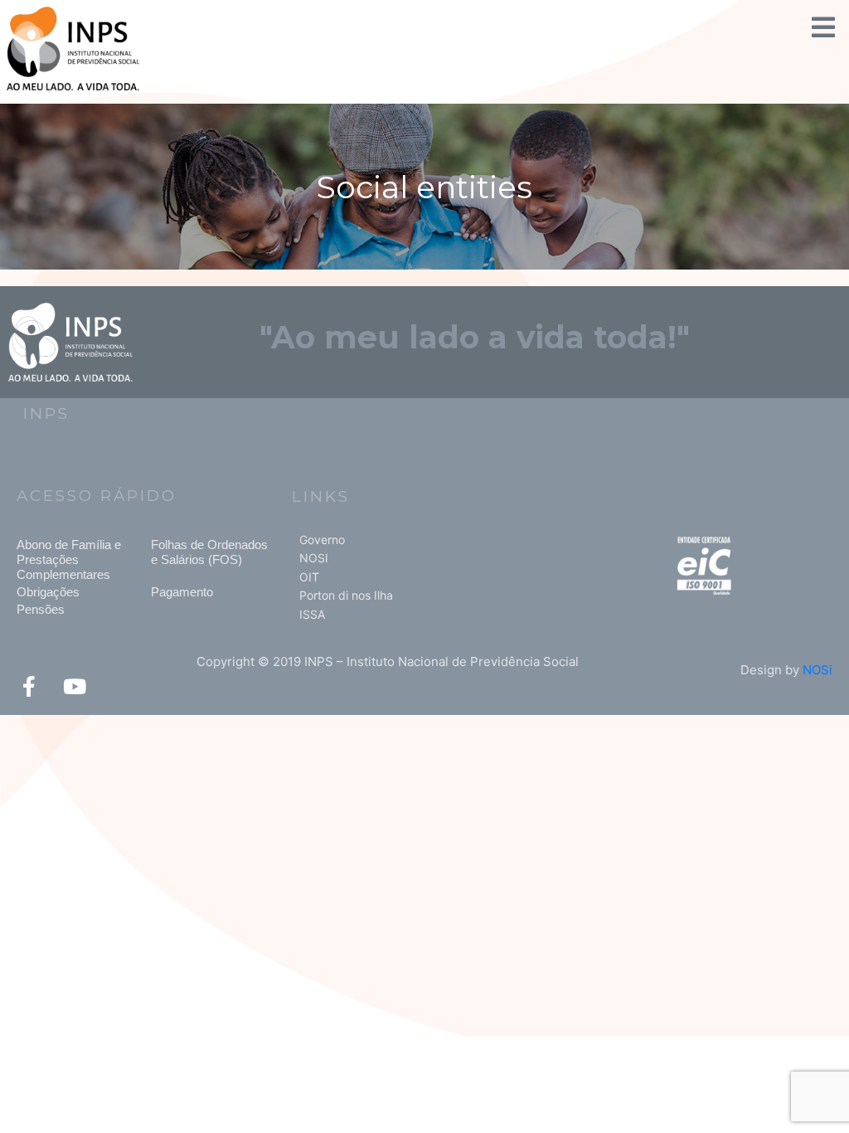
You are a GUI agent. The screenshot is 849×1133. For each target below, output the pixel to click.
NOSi (817, 670)
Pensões (41, 609)
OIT (309, 577)
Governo (322, 539)
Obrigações (48, 592)
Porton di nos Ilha (346, 595)
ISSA (312, 614)
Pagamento (182, 592)
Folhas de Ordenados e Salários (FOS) (209, 551)
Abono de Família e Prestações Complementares (69, 559)
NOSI (313, 558)
